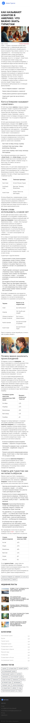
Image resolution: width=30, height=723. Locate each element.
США (12, 531)
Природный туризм (15, 644)
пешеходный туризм (8, 674)
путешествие (6, 688)
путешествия (6, 579)
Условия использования (8, 708)
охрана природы (17, 685)
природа (15, 679)
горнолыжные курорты (8, 690)
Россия (22, 679)
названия (17, 577)
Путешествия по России (15, 658)
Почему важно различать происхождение (14, 93)
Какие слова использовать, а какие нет (13, 91)
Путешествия (15, 655)
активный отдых (6, 682)
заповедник (17, 682)
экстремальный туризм (9, 671)
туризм (4, 668)
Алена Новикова (24, 43)
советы (14, 579)
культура (25, 577)
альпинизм (5, 677)
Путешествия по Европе (15, 649)
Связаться (4, 715)
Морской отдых (15, 652)
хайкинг (14, 688)
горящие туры (6, 685)
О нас (3, 706)
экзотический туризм (16, 677)
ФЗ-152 (3, 713)
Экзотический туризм (15, 636)
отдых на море (6, 679)
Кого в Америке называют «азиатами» (13, 88)
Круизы (15, 638)
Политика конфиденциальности (11, 710)
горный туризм (23, 668)
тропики (18, 674)
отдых (19, 690)
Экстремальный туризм (15, 660)
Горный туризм (15, 641)
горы (20, 688)
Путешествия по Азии (15, 647)
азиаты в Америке (7, 577)
